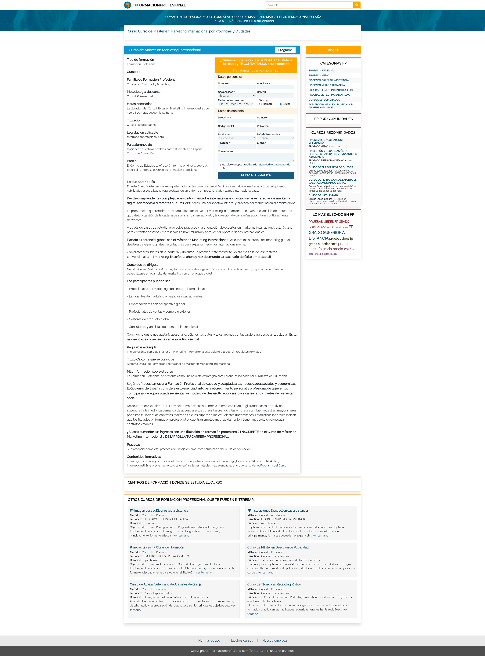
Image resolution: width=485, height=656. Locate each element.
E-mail (260, 142)
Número (262, 117)
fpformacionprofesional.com (229, 651)
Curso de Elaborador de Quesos (331, 167)
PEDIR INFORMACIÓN (256, 175)
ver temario (181, 535)
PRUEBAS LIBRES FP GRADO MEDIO (329, 94)
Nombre (223, 83)
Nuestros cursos (241, 640)
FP (211, 21)
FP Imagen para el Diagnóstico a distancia (159, 510)
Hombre (268, 103)
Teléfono (223, 142)
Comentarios (225, 151)
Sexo (262, 100)
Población (263, 126)
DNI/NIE (262, 91)
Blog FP (333, 50)
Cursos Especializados (324, 99)
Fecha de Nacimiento (230, 100)
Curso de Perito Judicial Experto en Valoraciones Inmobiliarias (333, 181)
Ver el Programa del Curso (269, 465)
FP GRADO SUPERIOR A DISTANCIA (329, 80)
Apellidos (262, 83)
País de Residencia (267, 134)
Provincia (223, 134)
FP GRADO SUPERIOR (321, 70)
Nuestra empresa (274, 640)
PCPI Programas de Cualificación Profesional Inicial (331, 106)
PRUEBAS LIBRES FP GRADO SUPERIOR (331, 90)
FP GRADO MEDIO (319, 75)
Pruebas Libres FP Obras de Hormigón (157, 547)
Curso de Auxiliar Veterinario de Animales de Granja (166, 584)
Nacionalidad (225, 91)
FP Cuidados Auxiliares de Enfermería (326, 141)
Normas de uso (209, 640)
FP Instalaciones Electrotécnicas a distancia (277, 510)
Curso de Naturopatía (324, 195)
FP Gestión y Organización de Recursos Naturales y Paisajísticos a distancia (333, 153)
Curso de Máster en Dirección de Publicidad (278, 547)
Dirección (223, 117)
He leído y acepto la (256, 166)
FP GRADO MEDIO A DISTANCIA (327, 85)
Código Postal (226, 126)
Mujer (286, 103)
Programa (285, 50)
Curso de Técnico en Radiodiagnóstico (274, 584)
